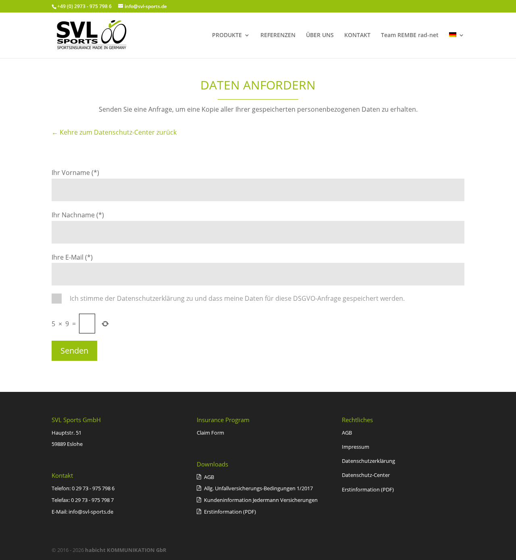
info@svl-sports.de (91, 511)
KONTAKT (357, 35)
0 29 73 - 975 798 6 (93, 488)
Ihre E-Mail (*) (72, 257)
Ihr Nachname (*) (78, 214)
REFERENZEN (277, 35)
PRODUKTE (227, 35)
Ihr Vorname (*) (75, 172)
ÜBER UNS (320, 35)
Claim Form (210, 432)
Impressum (355, 446)
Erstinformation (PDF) (368, 489)
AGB (347, 432)
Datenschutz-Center (366, 475)
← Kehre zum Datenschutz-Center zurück (114, 132)
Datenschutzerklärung (368, 460)
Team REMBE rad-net (410, 35)
